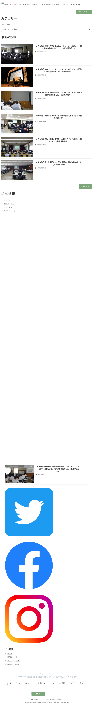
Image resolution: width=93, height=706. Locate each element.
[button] (84, 12)
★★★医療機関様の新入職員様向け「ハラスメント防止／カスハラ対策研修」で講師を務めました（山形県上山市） (58, 469)
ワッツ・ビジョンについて (24, 683)
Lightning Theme (46, 702)
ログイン (10, 654)
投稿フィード (12, 657)
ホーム (9, 683)
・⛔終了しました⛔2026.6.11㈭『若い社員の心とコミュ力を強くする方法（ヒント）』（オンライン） (41, 4)
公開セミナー (42, 683)
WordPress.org (13, 664)
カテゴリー (5, 24)
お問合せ (81, 683)
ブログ (71, 683)
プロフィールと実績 (58, 683)
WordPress (34, 702)
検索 (8, 684)
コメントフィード (14, 661)
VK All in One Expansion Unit (60, 702)
